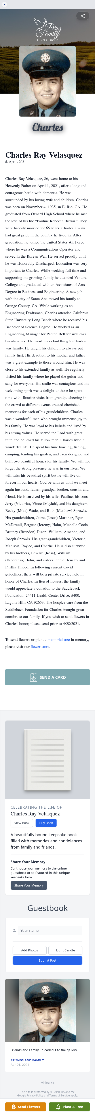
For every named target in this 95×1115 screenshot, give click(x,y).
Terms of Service (59, 1095)
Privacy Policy (35, 1095)
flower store (40, 646)
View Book (21, 823)
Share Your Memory (29, 885)
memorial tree (59, 639)
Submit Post (47, 960)
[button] (47, 1010)
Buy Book (46, 823)
